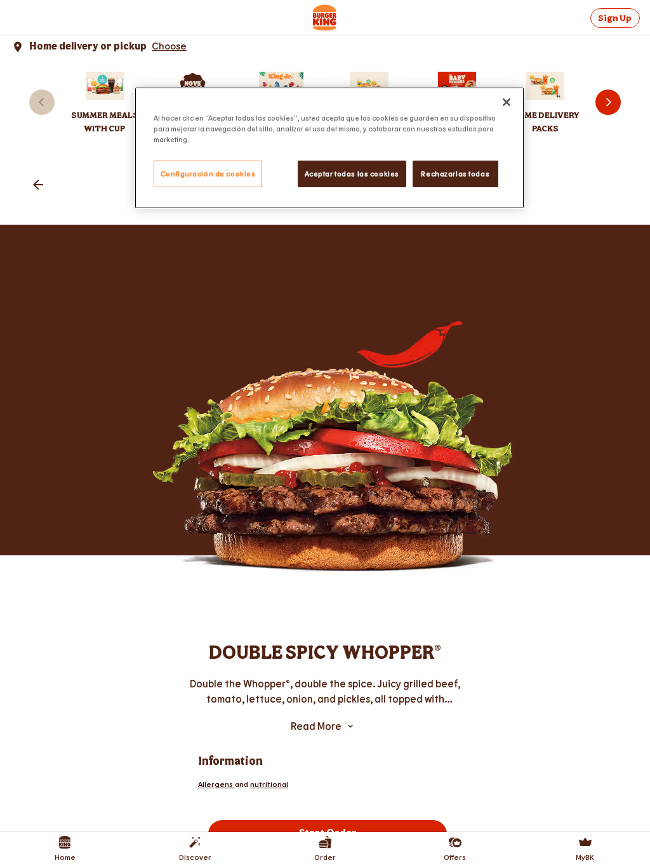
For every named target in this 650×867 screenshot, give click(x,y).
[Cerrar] (507, 102)
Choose (169, 45)
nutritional (269, 783)
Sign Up (615, 18)
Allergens (216, 783)
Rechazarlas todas (455, 173)
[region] (329, 148)
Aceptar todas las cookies (352, 173)
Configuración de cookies (208, 173)
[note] (325, 691)
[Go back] (38, 185)
